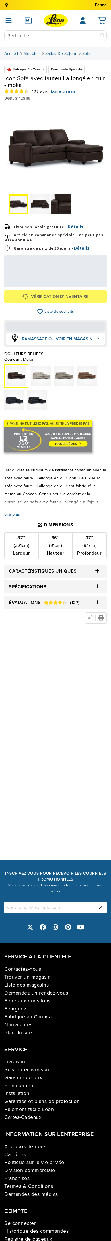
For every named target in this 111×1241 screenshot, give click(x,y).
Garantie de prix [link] (23, 1077)
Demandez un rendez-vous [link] (36, 992)
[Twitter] (30, 927)
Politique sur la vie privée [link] (34, 1162)
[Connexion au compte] (83, 20)
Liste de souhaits (40, 311)
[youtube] (81, 927)
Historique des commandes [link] (36, 1231)
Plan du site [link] (18, 1032)
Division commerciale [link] (29, 1170)
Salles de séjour (61, 54)
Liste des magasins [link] (26, 985)
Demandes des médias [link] (31, 1194)
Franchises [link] (17, 1178)
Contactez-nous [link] (22, 969)
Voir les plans (86, 283)
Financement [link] (19, 1085)
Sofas (87, 54)
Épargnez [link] (15, 1008)
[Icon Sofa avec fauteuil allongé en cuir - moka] (41, 376)
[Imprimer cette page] (101, 618)
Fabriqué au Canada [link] (28, 1016)
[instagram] (55, 927)
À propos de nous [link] (25, 1146)
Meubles (32, 54)
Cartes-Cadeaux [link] (23, 1117)
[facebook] (43, 927)
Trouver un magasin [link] (27, 977)
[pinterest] (68, 927)
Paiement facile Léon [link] (29, 1109)
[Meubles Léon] (56, 20)
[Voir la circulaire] (28, 20)
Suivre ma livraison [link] (26, 1069)
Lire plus (12, 514)
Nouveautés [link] (18, 1024)
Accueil (11, 54)
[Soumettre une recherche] (102, 35)
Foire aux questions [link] (27, 1000)
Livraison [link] (14, 1061)
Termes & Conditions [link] (28, 1186)
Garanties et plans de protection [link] (42, 1101)
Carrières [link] (15, 1154)
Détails (75, 226)
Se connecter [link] (20, 1223)
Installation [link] (16, 1093)
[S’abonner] (100, 907)
